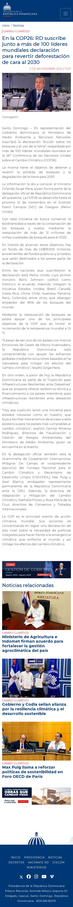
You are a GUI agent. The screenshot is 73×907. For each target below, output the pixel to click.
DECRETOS (16, 862)
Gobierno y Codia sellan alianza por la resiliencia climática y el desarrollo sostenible (34, 709)
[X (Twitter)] (21, 876)
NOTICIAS (55, 857)
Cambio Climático (16, 31)
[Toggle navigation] (65, 13)
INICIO (16, 857)
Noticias (18, 25)
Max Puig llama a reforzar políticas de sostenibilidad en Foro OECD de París (32, 772)
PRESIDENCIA (34, 857)
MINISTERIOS (36, 867)
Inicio (5, 25)
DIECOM (58, 862)
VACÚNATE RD (38, 862)
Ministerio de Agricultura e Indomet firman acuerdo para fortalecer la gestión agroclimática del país (32, 643)
